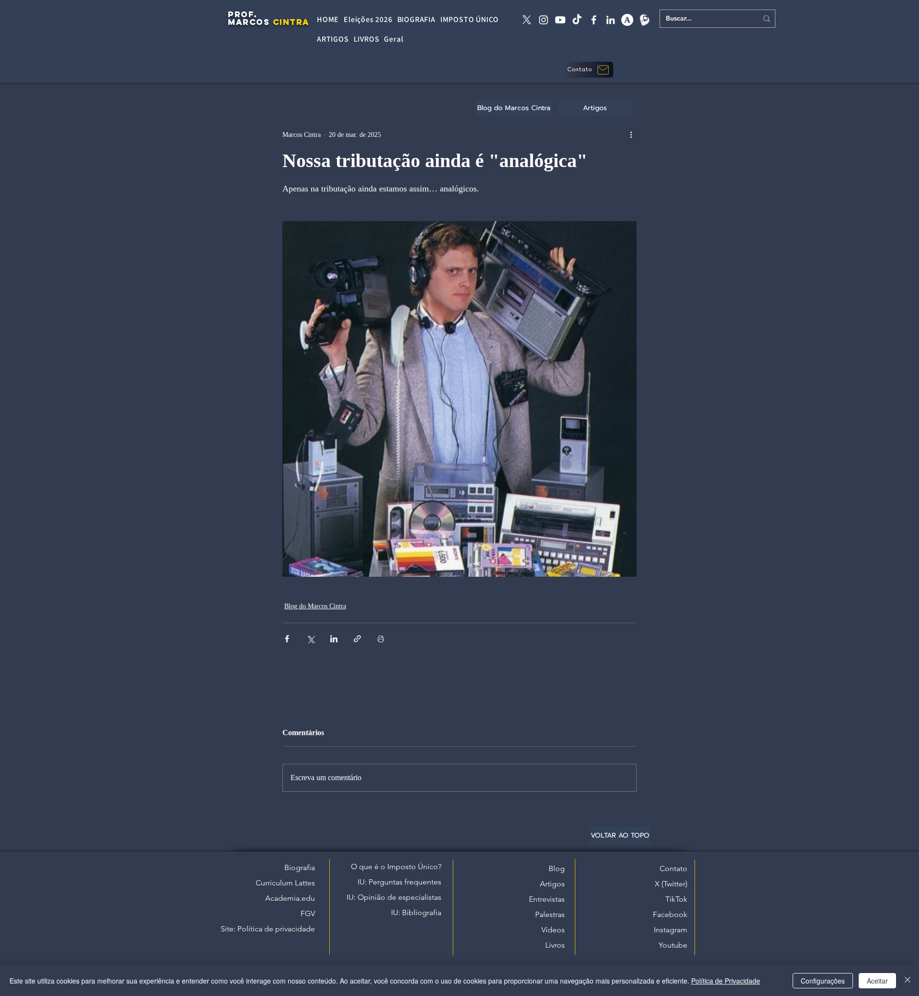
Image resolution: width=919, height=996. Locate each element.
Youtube (673, 945)
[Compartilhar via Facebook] (286, 638)
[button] (589, 70)
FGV (308, 913)
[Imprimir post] (380, 638)
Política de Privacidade (725, 980)
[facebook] (594, 20)
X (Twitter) (671, 883)
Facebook (670, 914)
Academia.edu (290, 898)
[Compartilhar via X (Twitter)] (310, 638)
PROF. (243, 14)
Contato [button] (673, 868)
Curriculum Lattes (285, 882)
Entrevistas (547, 899)
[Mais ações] (631, 134)
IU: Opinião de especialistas (394, 897)
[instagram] (543, 20)
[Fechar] (907, 980)
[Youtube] (560, 20)
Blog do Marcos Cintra (315, 606)
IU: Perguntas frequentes (399, 881)
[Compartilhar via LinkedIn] (333, 638)
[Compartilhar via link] (357, 638)
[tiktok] (577, 20)
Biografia (299, 867)
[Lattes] (644, 20)
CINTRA (291, 22)
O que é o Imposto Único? (396, 866)
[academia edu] (627, 20)
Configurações (823, 980)
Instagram (670, 929)
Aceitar (877, 980)
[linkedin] (610, 20)
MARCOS (248, 22)
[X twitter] (527, 20)
